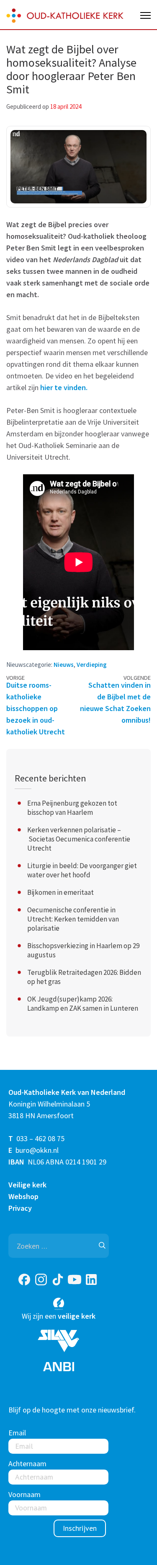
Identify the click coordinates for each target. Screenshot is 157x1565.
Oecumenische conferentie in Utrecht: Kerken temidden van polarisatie (73, 919)
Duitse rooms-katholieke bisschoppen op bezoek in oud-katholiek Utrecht (35, 708)
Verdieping (92, 665)
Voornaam (24, 1494)
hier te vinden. (63, 387)
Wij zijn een (58, 1316)
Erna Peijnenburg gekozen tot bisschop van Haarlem (72, 808)
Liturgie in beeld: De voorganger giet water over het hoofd (82, 870)
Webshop (23, 1196)
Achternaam (27, 1463)
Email (17, 1432)
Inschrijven (80, 1528)
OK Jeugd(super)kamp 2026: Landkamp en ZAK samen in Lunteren (82, 1003)
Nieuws (64, 665)
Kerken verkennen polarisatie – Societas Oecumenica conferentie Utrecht (78, 839)
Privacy (20, 1208)
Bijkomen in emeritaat (60, 892)
